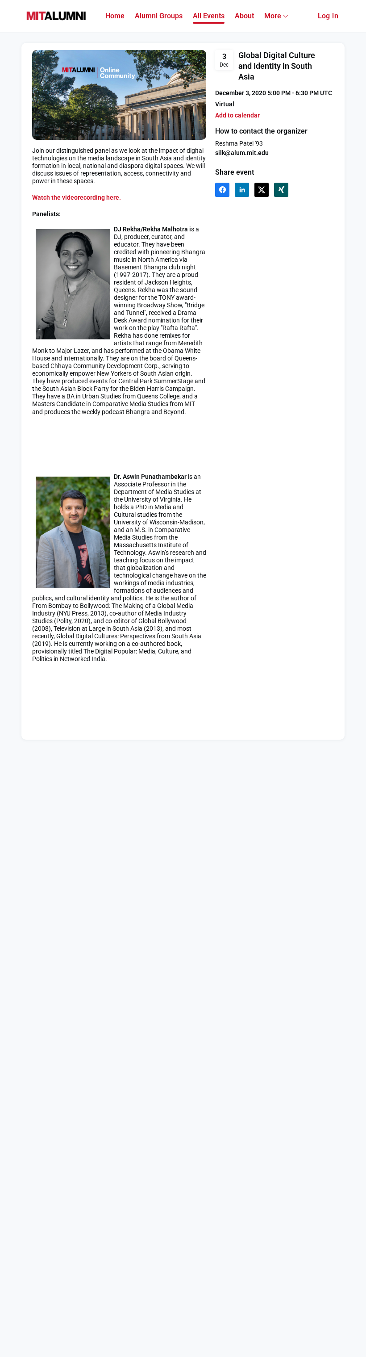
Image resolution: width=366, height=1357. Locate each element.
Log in (328, 16)
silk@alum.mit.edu (242, 152)
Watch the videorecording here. (76, 197)
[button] (237, 115)
